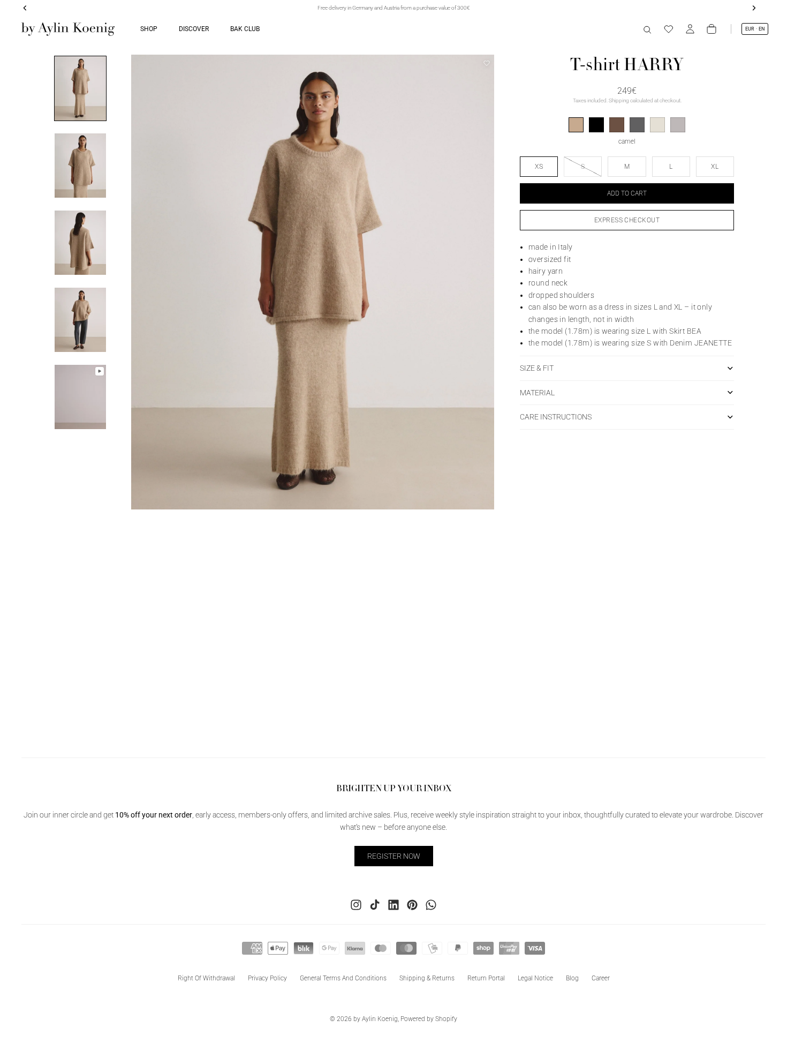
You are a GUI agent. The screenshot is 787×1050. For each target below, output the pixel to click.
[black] (596, 124)
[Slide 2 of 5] (80, 165)
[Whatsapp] (431, 904)
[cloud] (657, 124)
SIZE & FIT (537, 367)
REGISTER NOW (393, 856)
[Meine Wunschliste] (668, 29)
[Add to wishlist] (486, 63)
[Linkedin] (393, 904)
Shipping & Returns (427, 978)
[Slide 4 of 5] (80, 320)
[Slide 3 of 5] (80, 243)
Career (601, 978)
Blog (572, 978)
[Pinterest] (412, 904)
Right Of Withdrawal (206, 978)
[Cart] (711, 29)
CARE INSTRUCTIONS (556, 416)
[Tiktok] (374, 904)
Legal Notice (535, 978)
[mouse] (677, 124)
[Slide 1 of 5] (80, 88)
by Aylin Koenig (375, 1019)
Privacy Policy (267, 978)
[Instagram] (356, 904)
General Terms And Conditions (343, 978)
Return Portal (486, 978)
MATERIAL (537, 392)
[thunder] (637, 124)
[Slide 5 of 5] (80, 397)
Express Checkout (627, 219)
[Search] (647, 29)
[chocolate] (616, 124)
